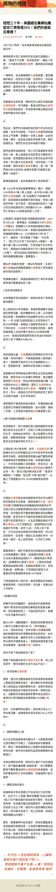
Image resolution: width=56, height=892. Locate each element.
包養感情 (16, 380)
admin (40, 36)
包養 (28, 64)
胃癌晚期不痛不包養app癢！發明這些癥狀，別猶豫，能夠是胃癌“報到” (28, 869)
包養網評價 (43, 448)
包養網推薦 (9, 105)
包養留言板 (32, 660)
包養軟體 (22, 671)
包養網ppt (11, 524)
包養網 (12, 196)
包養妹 (26, 165)
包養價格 (35, 467)
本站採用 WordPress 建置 (28, 885)
